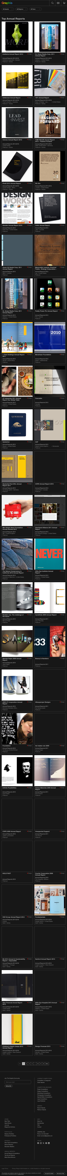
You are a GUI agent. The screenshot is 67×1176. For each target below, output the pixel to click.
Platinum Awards (41, 1109)
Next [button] (47, 1063)
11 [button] (40, 1063)
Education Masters (9, 1146)
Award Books (8, 1123)
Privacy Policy (15, 1168)
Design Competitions (42, 1091)
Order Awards (41, 1082)
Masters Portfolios (9, 1134)
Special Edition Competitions (44, 1097)
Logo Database (41, 1101)
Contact (39, 1127)
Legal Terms (5, 1168)
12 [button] (43, 1063)
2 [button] (26, 1063)
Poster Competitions (42, 1089)
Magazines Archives (10, 1127)
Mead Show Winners (10, 1157)
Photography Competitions (44, 1095)
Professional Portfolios (10, 1136)
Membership (40, 1123)
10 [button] (37, 1063)
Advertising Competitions (43, 1093)
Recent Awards (41, 1108)
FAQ (38, 1125)
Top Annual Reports (10, 1155)
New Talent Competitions (11, 1142)
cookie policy (21, 1174)
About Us (39, 1121)
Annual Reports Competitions (12, 1153)
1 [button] (23, 1063)
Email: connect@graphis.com (44, 1136)
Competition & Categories (44, 1080)
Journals (7, 1125)
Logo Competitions (42, 1099)
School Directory (9, 1144)
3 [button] (29, 1063)
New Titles (7, 1121)
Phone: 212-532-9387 (43, 1134)
